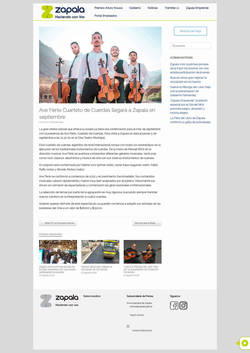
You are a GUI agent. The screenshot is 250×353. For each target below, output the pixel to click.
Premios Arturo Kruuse (108, 8)
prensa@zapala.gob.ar (141, 306)
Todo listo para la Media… (147, 223)
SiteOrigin (129, 343)
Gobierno (135, 8)
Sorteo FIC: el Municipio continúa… (58, 223)
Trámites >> (172, 8)
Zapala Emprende (197, 8)
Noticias (153, 8)
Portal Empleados (105, 15)
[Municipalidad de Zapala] (62, 12)
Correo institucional (142, 330)
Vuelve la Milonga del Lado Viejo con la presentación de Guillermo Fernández (190, 91)
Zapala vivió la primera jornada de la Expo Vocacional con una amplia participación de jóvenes (190, 68)
